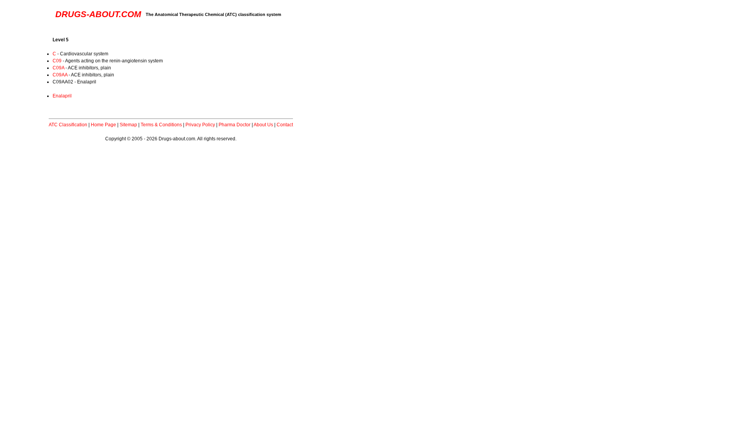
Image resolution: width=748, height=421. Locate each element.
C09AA (60, 75)
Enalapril (62, 96)
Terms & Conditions (161, 124)
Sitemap (128, 124)
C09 (57, 61)
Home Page (103, 124)
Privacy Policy (200, 124)
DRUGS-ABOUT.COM (98, 14)
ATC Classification (68, 124)
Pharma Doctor (235, 124)
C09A (58, 68)
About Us (263, 124)
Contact (285, 124)
